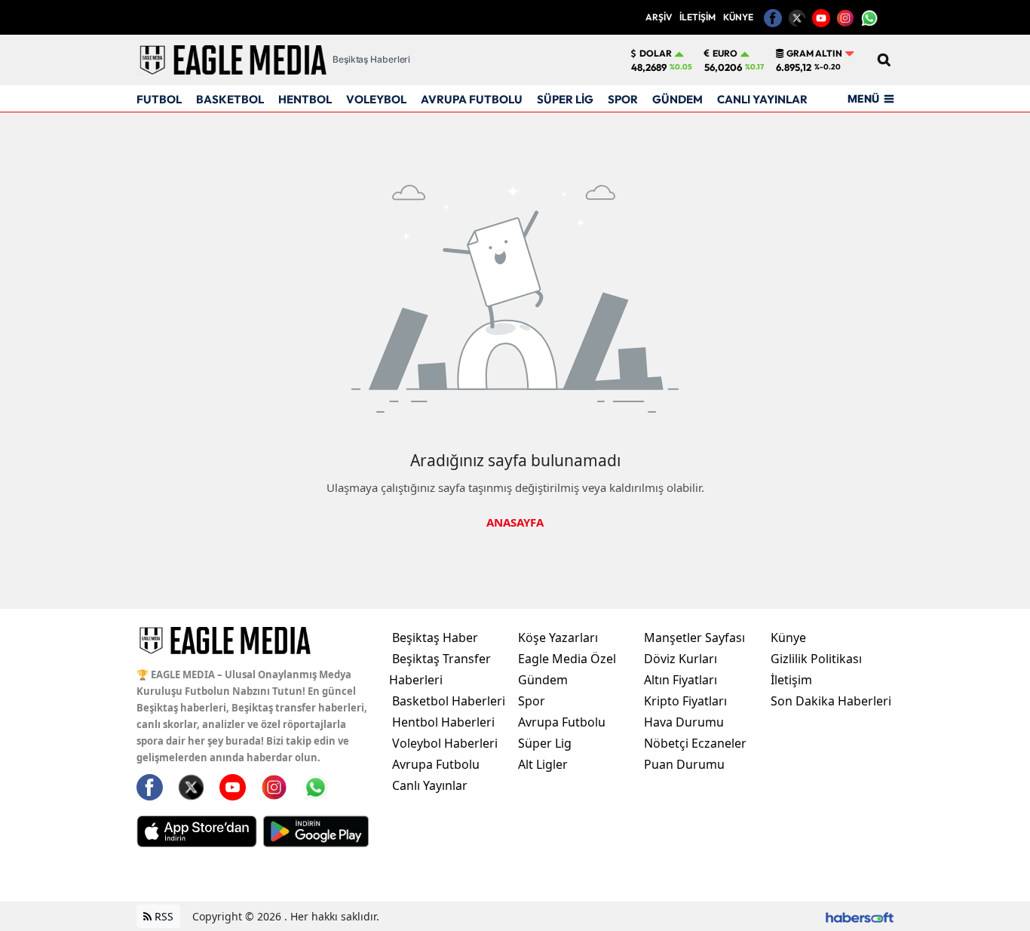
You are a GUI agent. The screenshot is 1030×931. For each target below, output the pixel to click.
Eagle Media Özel (567, 658)
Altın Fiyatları (680, 679)
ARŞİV (658, 17)
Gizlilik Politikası (816, 658)
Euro (725, 53)
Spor (531, 701)
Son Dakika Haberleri (831, 701)
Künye (788, 637)
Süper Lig (545, 743)
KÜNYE (738, 17)
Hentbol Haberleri (443, 722)
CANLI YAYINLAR (762, 99)
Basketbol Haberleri (448, 701)
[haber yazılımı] (860, 916)
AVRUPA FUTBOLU (472, 99)
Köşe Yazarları (558, 637)
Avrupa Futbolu (436, 764)
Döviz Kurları (680, 658)
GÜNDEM (677, 99)
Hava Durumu (684, 722)
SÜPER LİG (565, 99)
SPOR (623, 99)
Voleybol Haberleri (445, 743)
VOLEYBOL (376, 99)
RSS (162, 916)
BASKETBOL (230, 99)
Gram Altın (814, 53)
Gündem (543, 679)
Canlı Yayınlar (429, 785)
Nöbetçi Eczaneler (695, 743)
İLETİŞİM (697, 17)
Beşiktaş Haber (435, 637)
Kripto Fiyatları (685, 701)
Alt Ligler (543, 764)
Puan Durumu (684, 764)
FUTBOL (159, 99)
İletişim (791, 679)
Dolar (655, 53)
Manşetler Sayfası (694, 637)
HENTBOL (305, 99)
